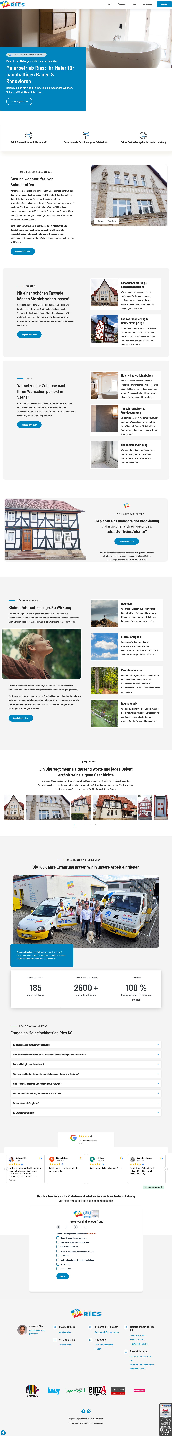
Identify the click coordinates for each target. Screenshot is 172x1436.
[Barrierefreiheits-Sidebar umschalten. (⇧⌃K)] (3, 1432)
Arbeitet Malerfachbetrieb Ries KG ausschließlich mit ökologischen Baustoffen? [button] (49, 1054)
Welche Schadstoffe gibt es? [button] (26, 1103)
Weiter (63, 1276)
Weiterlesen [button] (133, 1180)
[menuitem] (109, 4)
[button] (4, 38)
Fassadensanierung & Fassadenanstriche (77, 1251)
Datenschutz (84, 1418)
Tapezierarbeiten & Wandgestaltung (74, 1242)
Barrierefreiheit (97, 1418)
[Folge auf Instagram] (89, 1411)
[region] (86, 1391)
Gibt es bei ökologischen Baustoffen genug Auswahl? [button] (37, 1084)
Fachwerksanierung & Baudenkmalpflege (77, 1260)
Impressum (73, 1418)
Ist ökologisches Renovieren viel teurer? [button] (31, 1045)
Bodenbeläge (65, 1268)
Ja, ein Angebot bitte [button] (19, 101)
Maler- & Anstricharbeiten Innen (73, 1238)
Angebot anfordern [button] (22, 251)
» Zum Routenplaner (139, 1343)
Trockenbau (65, 1264)
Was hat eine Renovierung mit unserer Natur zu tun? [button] (37, 1093)
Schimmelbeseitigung (69, 1246)
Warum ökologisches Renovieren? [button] (28, 1064)
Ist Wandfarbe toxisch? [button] (23, 1113)
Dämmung (64, 1255)
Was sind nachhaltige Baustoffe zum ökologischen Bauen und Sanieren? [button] (46, 1074)
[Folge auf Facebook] (83, 1411)
